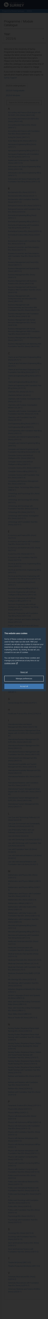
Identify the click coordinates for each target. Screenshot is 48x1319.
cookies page (9, 663)
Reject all (24, 672)
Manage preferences (24, 679)
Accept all (24, 686)
